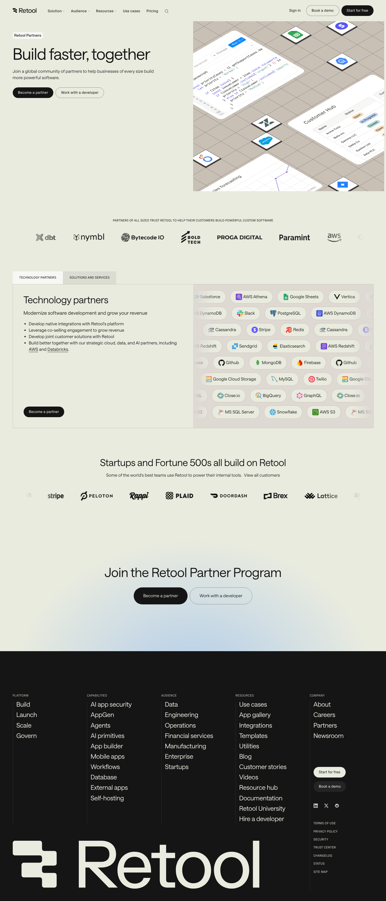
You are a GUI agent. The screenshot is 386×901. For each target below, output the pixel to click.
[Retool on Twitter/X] (326, 805)
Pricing (152, 11)
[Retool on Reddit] (337, 805)
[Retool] (24, 10)
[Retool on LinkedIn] (316, 805)
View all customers (262, 475)
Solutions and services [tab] (90, 278)
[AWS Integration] (326, 237)
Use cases (131, 11)
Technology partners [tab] (37, 278)
